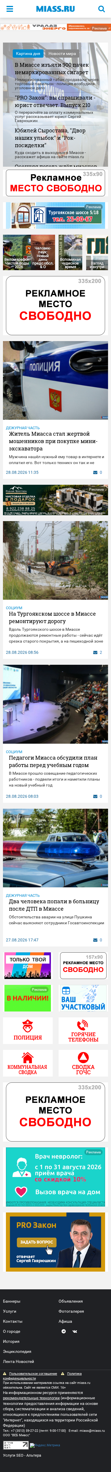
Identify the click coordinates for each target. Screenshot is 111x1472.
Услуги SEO (13, 1455)
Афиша (65, 1321)
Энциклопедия (17, 1351)
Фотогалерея (71, 1311)
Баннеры (11, 1301)
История (11, 1341)
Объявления (71, 1301)
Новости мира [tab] (62, 53)
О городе (11, 1331)
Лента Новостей (18, 1361)
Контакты (12, 1321)
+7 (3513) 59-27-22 (24, 1431)
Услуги (9, 1311)
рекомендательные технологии (31, 1398)
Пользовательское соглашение (33, 1374)
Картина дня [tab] (28, 53)
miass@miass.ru (92, 1431)
